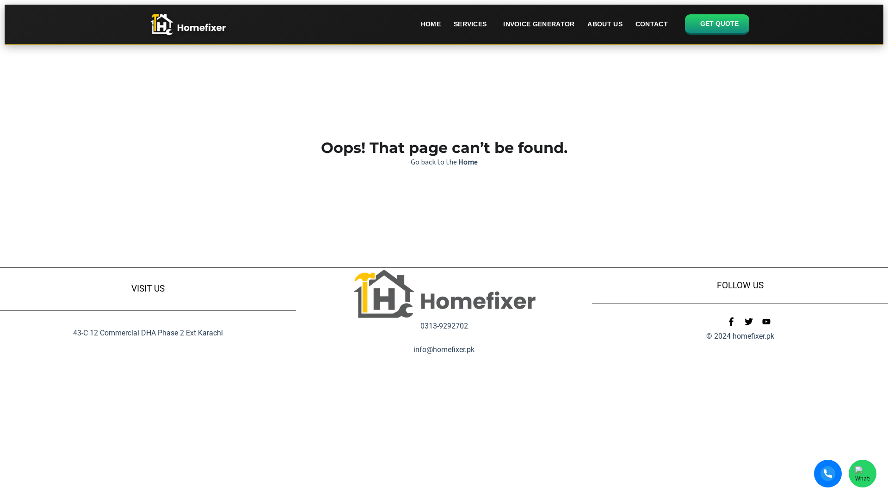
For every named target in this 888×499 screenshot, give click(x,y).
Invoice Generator (538, 24)
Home (431, 24)
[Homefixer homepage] (187, 24)
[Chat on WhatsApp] (862, 473)
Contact (651, 24)
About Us (604, 24)
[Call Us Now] (828, 473)
